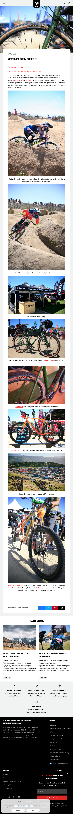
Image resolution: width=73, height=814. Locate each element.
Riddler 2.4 (15, 450)
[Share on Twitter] (48, 608)
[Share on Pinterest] (55, 608)
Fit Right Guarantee (56, 739)
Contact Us (54, 742)
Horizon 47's (49, 360)
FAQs (51, 732)
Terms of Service (55, 749)
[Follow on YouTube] (19, 797)
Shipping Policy (55, 756)
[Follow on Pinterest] (14, 797)
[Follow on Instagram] (9, 797)
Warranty (53, 725)
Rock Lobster (13, 588)
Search (5, 774)
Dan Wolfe (28, 80)
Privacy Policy (54, 760)
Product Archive (8, 788)
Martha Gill (18, 80)
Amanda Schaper (14, 585)
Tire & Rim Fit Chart (56, 735)
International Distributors (12, 781)
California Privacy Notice (56, 807)
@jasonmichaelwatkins (32, 71)
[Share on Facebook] (41, 608)
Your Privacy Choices (60, 763)
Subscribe (52, 798)
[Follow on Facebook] (4, 797)
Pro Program (7, 785)
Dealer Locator (8, 778)
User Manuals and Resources (60, 728)
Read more (7, 677)
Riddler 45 (19, 407)
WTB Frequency (41, 588)
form (41, 710)
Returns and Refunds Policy (59, 753)
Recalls (52, 746)
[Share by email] (62, 608)
